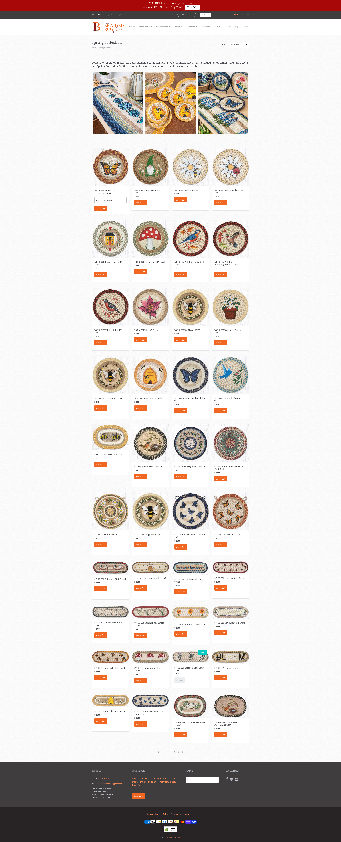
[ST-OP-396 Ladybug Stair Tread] (230, 567)
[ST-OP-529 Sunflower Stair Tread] (190, 612)
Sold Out (179, 680)
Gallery (245, 26)
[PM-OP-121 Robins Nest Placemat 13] (230, 706)
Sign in (217, 15)
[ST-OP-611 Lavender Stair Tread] (230, 612)
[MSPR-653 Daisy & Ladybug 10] (230, 167)
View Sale (192, 7)
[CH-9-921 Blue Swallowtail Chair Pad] (190, 511)
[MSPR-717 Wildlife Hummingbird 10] (230, 238)
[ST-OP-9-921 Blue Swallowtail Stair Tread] (150, 700)
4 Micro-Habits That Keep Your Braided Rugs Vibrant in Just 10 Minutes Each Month (155, 782)
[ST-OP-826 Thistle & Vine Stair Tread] (190, 657)
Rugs (130, 26)
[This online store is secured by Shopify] (170, 829)
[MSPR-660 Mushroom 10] (150, 238)
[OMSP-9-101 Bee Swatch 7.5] (110, 437)
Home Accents (162, 26)
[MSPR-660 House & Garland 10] (110, 238)
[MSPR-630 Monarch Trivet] (110, 167)
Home (94, 48)
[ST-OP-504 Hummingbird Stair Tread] (150, 612)
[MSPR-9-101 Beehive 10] (150, 375)
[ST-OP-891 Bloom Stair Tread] (230, 657)
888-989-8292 (97, 15)
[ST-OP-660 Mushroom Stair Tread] (150, 657)
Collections (190, 26)
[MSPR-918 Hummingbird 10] (230, 375)
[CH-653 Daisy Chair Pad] (110, 511)
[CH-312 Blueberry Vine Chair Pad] (190, 443)
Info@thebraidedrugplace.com (110, 783)
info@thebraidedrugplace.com (116, 15)
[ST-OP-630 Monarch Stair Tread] (110, 657)
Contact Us (189, 814)
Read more (138, 796)
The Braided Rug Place (173, 837)
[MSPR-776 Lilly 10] (150, 307)
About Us (177, 814)
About (215, 26)
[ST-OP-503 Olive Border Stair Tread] (110, 612)
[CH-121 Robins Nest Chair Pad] (150, 443)
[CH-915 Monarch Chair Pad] (230, 511)
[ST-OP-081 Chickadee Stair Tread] (110, 567)
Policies (166, 814)
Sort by (224, 45)
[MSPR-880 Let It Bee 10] (110, 375)
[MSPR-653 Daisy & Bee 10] (190, 167)
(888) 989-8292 (104, 778)
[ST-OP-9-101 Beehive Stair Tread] (110, 700)
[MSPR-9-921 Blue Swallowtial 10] (190, 375)
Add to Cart (100, 208)
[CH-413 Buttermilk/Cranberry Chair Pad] (230, 443)
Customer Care (153, 814)
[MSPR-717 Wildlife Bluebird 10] (190, 238)
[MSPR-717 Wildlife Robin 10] (110, 307)
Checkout (226, 15)
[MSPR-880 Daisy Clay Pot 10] (230, 307)
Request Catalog (231, 26)
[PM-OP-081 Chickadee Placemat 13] (190, 706)
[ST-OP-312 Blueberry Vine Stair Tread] (190, 568)
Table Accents (144, 26)
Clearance (205, 26)
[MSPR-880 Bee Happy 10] (190, 307)
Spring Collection (105, 48)
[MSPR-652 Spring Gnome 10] (150, 167)
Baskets (177, 26)
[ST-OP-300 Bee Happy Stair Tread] (150, 567)
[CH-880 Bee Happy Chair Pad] (150, 511)
